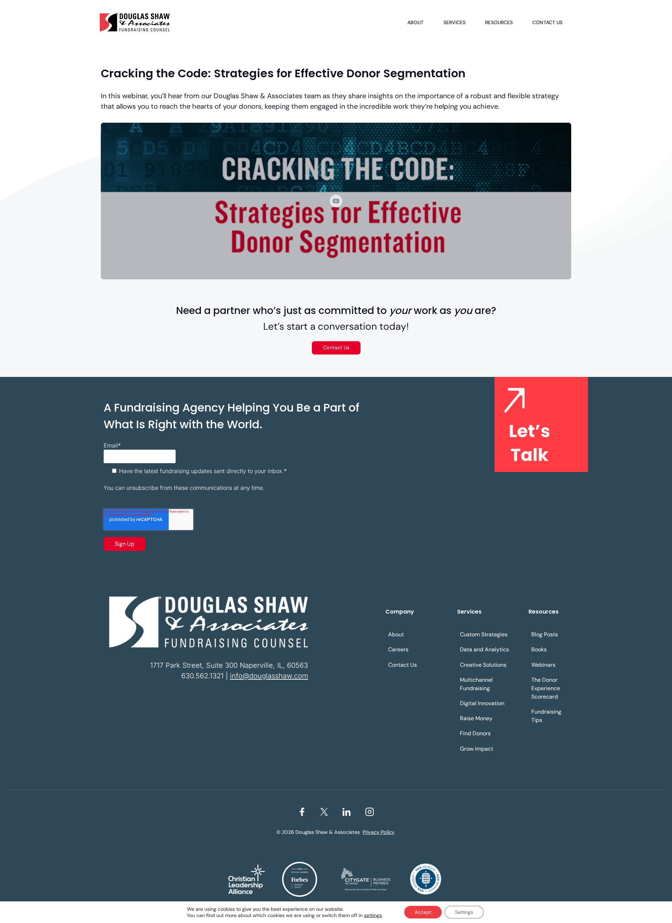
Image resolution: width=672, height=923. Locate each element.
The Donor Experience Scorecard (545, 688)
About (415, 22)
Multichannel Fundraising (476, 684)
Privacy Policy (378, 832)
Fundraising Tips (546, 716)
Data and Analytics (484, 649)
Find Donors (475, 733)
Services (454, 22)
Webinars (543, 664)
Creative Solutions (483, 664)
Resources (499, 22)
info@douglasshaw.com (269, 676)
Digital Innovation (482, 703)
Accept (423, 912)
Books (539, 649)
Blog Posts (544, 634)
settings (373, 915)
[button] (336, 201)
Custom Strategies (483, 634)
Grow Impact (476, 748)
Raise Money (476, 718)
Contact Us (547, 22)
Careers (398, 649)
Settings (464, 912)
